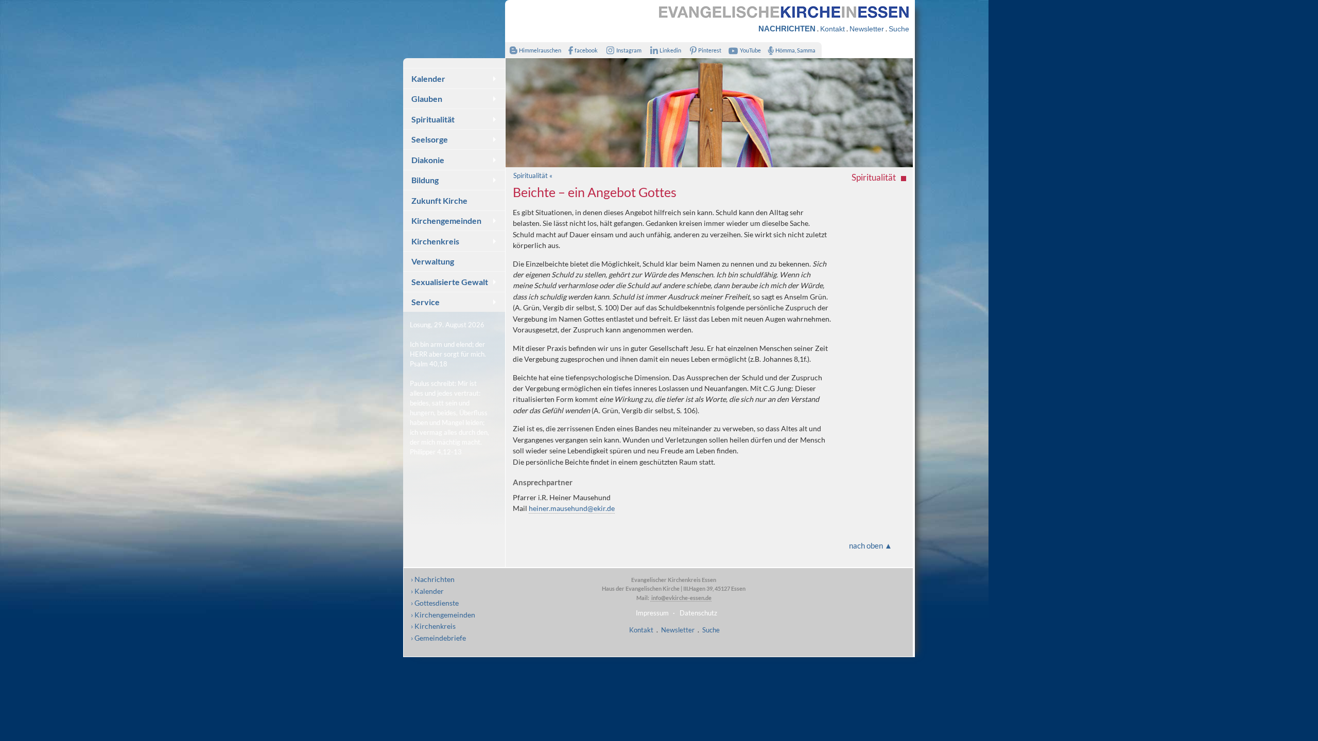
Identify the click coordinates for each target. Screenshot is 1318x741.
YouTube (750, 50)
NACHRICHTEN (787, 28)
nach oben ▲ (870, 545)
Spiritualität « (532, 175)
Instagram (628, 50)
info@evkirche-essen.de (681, 597)
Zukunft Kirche (439, 200)
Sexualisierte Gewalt (449, 282)
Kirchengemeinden (446, 220)
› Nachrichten (433, 579)
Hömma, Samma (795, 50)
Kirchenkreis (435, 241)
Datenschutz (698, 613)
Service (425, 302)
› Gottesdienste (435, 602)
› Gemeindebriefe (438, 637)
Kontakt (832, 29)
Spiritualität (433, 119)
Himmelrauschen (540, 50)
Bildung (425, 180)
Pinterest (709, 50)
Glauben (426, 98)
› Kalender (427, 591)
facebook (586, 50)
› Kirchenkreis (433, 626)
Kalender (428, 78)
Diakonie (427, 160)
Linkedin (670, 50)
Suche (899, 29)
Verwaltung (432, 261)
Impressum (652, 613)
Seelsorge (429, 139)
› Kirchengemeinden (443, 614)
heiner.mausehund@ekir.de (572, 508)
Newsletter (866, 29)
